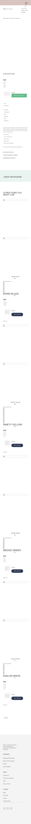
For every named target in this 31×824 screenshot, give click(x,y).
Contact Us (6, 775)
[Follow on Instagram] (4, 808)
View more (5, 321)
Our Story (5, 795)
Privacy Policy (7, 783)
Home (4, 18)
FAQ (4, 781)
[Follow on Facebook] (7, 808)
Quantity (13, 92)
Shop (7, 18)
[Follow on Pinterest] (11, 808)
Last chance (12, 18)
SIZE (4, 80)
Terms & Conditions (8, 778)
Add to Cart (19, 95)
